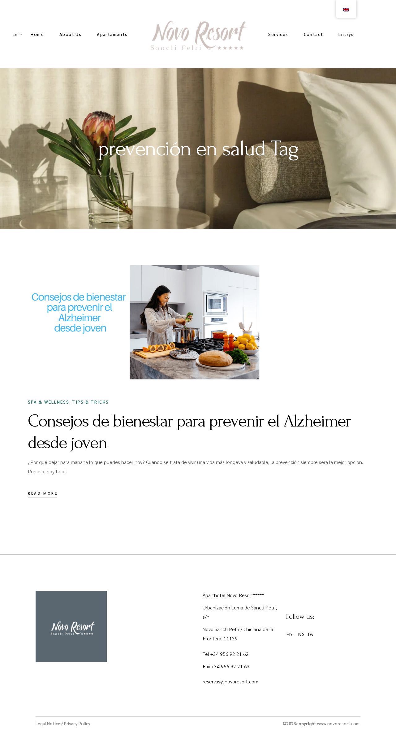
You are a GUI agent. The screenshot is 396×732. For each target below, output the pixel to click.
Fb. (290, 634)
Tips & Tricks (90, 402)
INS (300, 634)
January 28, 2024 (63, 373)
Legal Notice (48, 723)
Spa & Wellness (48, 402)
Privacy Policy (77, 723)
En (15, 34)
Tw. (311, 634)
